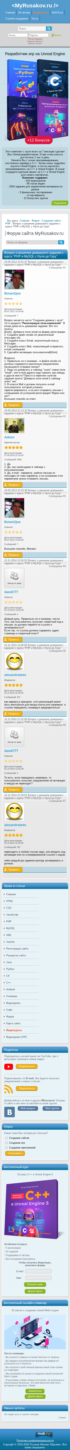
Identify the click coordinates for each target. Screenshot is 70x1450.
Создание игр (17, 1142)
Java (9, 962)
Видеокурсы (41, 12)
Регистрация (35, 38)
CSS (8, 907)
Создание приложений (22, 1147)
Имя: (19, 1278)
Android (10, 989)
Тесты (34, 18)
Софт (9, 1009)
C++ (8, 982)
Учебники (11, 996)
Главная (10, 12)
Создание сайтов (19, 1137)
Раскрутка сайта (16, 955)
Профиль (13, 405)
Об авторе (24, 12)
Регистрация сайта (17, 948)
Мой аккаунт (28, 1108)
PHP (8, 921)
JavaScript (12, 914)
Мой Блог (57, 12)
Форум (10, 1016)
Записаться (35, 1391)
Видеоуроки (13, 1003)
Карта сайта (13, 1023)
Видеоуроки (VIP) (16, 1037)
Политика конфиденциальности (35, 1440)
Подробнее (59, 203)
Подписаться (26, 1066)
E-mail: (20, 1271)
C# (7, 975)
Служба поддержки (16, 18)
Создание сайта (51, 220)
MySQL (10, 928)
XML (8, 935)
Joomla (10, 941)
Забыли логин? (35, 43)
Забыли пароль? (35, 41)
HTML (9, 901)
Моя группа (52, 1108)
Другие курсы (35, 1291)
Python (10, 969)
